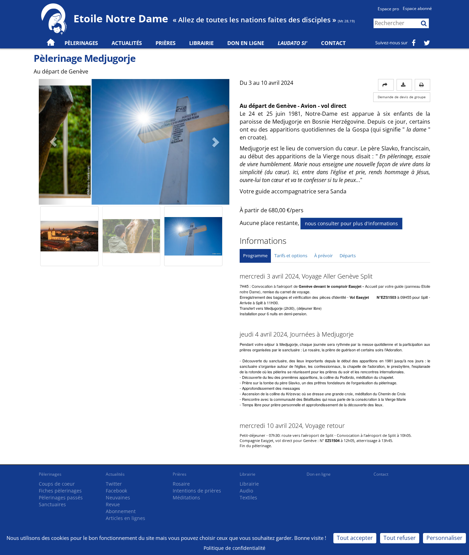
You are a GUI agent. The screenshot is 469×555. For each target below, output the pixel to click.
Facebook (116, 490)
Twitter (114, 483)
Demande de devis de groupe (402, 97)
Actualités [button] (127, 42)
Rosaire (181, 483)
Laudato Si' (292, 42)
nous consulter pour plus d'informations (351, 223)
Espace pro (388, 9)
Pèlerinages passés (61, 497)
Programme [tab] (255, 255)
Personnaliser (444, 538)
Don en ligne (245, 42)
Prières (165, 42)
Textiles (248, 497)
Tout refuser (400, 538)
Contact (333, 42)
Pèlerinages (50, 474)
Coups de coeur (57, 483)
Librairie (201, 42)
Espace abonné (417, 8)
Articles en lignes (125, 518)
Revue (113, 504)
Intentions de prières (197, 490)
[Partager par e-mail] (386, 85)
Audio (246, 490)
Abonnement (121, 511)
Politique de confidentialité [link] (234, 548)
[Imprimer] (422, 85)
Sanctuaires (52, 504)
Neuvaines (118, 497)
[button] (53, 142)
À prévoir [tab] (323, 255)
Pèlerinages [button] (81, 42)
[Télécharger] (404, 85)
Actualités (115, 474)
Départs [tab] (348, 255)
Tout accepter (355, 538)
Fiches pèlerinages (60, 490)
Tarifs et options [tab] (290, 255)
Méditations (186, 497)
